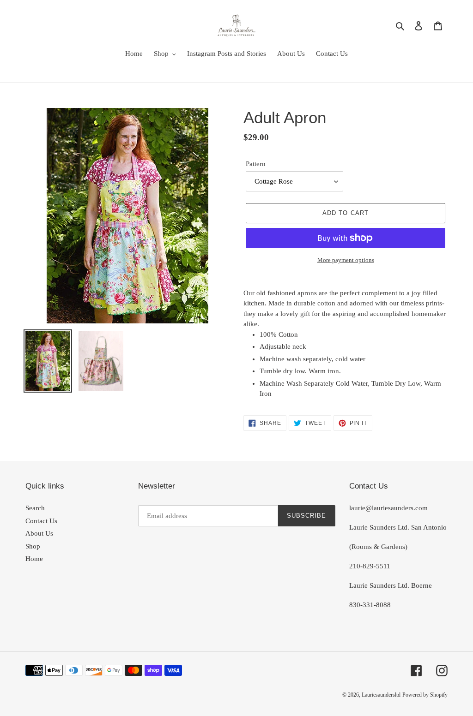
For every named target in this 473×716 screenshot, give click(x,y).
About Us (39, 533)
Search (35, 508)
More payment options (345, 260)
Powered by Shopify (425, 695)
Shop (32, 546)
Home (34, 558)
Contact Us (41, 521)
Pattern (256, 163)
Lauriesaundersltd (381, 695)
